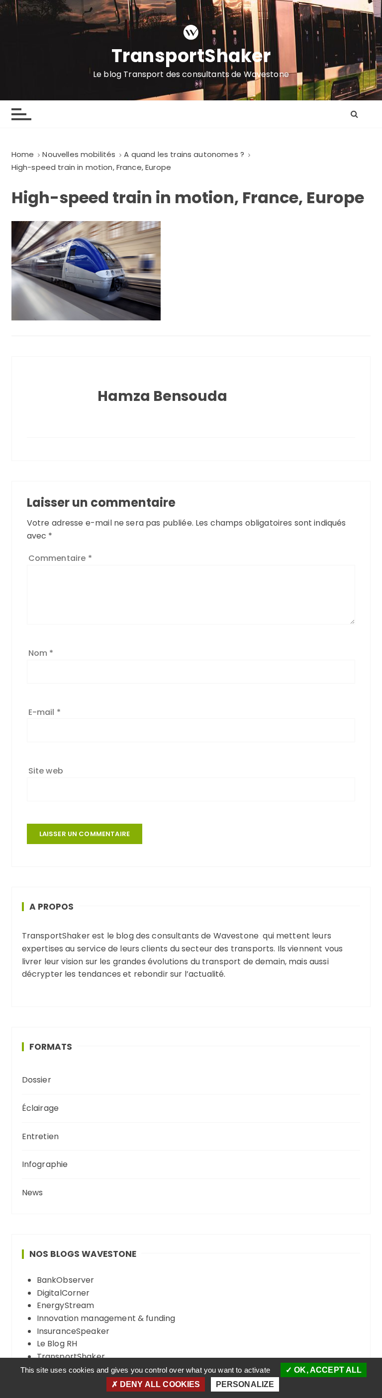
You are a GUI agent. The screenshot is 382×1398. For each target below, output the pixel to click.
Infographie (45, 1164)
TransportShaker (191, 56)
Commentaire (60, 558)
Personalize (245, 1384)
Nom (41, 653)
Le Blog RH (57, 1343)
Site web (45, 771)
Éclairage (40, 1108)
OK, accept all (327, 1370)
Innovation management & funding (106, 1318)
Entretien (40, 1136)
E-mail (44, 712)
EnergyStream (66, 1305)
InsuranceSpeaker (73, 1331)
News (32, 1192)
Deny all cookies (159, 1384)
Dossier (36, 1080)
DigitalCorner (63, 1293)
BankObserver (66, 1280)
